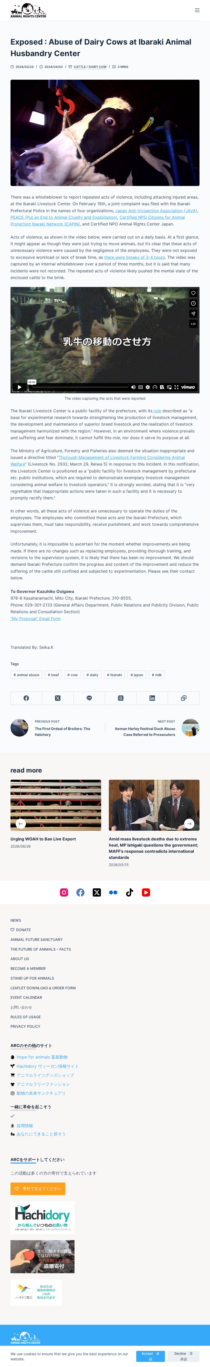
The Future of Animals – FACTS (40, 949)
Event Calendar (26, 997)
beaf (53, 675)
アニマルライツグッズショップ (45, 1075)
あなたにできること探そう (41, 1133)
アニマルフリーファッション (43, 1084)
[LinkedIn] (152, 698)
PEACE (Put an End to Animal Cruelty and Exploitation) (63, 217)
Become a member (28, 968)
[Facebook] (26, 698)
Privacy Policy (25, 1026)
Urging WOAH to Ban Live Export (43, 839)
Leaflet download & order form (43, 988)
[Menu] (197, 10)
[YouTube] (146, 892)
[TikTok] (129, 892)
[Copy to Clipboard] (184, 698)
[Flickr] (113, 892)
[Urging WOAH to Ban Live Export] (55, 805)
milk (157, 675)
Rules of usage (25, 1017)
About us (19, 959)
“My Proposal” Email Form (35, 618)
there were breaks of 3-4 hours (134, 257)
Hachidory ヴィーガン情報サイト (48, 1066)
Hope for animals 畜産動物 (42, 1057)
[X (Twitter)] (58, 698)
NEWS (15, 920)
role (156, 410)
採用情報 (25, 1125)
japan (137, 675)
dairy (92, 675)
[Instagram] (64, 892)
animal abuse (26, 675)
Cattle (80, 67)
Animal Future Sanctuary (36, 939)
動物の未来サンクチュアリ (41, 1093)
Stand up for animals (32, 978)
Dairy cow (98, 67)
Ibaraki (114, 675)
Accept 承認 (151, 1356)
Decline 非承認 (183, 1356)
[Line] (89, 698)
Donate (23, 930)
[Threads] (121, 698)
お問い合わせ (21, 1007)
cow (72, 675)
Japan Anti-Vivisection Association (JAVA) (156, 210)
